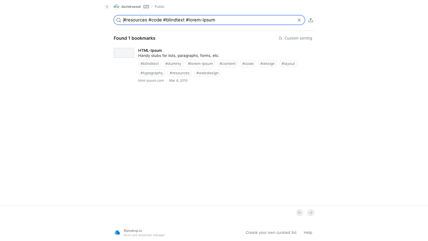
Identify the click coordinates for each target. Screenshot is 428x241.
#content (228, 63)
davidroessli (134, 6)
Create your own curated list (271, 232)
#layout (288, 63)
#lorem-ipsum (200, 63)
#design (267, 63)
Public (160, 6)
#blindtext (149, 63)
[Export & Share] (310, 20)
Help (308, 232)
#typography (151, 73)
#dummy (173, 63)
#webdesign (207, 73)
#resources (180, 73)
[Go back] (107, 6)
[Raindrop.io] (117, 232)
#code (248, 63)
